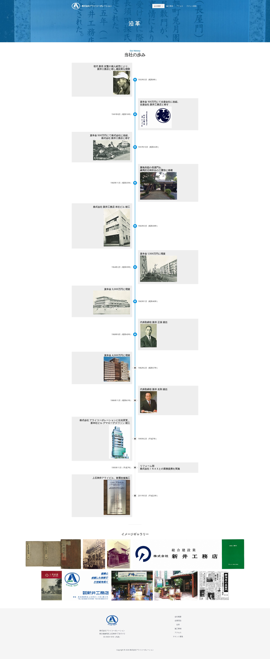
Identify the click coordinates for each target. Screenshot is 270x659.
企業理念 (178, 620)
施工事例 (178, 628)
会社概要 (178, 616)
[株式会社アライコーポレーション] (76, 6)
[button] (162, 6)
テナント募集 (178, 636)
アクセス (178, 632)
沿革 (178, 624)
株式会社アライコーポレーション (97, 6)
